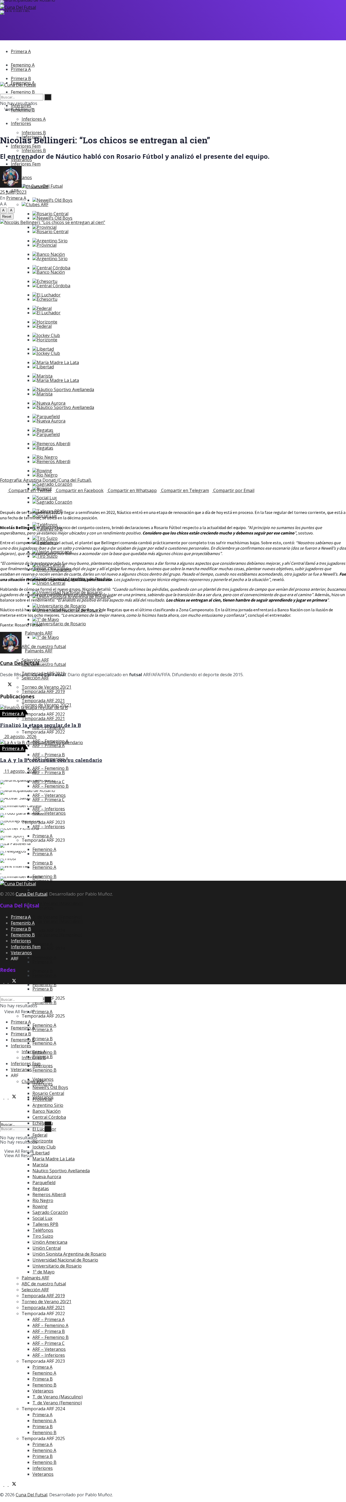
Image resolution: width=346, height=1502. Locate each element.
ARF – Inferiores (48, 827)
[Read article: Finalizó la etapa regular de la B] (173, 708)
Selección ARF (35, 678)
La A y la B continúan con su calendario (51, 760)
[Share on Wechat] (4, 496)
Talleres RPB (45, 1224)
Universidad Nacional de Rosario (65, 1260)
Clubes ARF (37, 204)
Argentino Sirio (52, 259)
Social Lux (42, 1218)
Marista (44, 394)
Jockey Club (48, 353)
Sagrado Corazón (54, 484)
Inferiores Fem (26, 164)
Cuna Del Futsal (47, 186)
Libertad (45, 367)
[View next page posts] (6, 777)
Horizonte (47, 340)
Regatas (45, 448)
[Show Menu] (1, 79)
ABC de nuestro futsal (44, 664)
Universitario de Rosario (61, 624)
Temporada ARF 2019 (43, 691)
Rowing (40, 1206)
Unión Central (51, 583)
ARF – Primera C (48, 1343)
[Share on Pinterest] (8, 496)
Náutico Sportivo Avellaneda (65, 389)
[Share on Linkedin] (11, 496)
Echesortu (47, 299)
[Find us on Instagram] (2, 1097)
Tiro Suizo (47, 556)
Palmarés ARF (38, 651)
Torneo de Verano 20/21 (46, 1302)
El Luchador (49, 313)
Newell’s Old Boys (54, 200)
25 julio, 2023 (13, 192)
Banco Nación (51, 272)
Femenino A (44, 975)
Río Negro (47, 475)
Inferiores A (34, 119)
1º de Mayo (48, 637)
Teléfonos (42, 1230)
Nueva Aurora (51, 421)
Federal (44, 326)
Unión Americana (49, 1242)
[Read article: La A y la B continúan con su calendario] (173, 742)
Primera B (42, 989)
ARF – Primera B (48, 772)
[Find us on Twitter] (12, 1097)
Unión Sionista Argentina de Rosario (69, 1254)
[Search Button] (1, 1115)
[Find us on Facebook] (6, 1097)
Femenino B (44, 1070)
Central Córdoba (53, 286)
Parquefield (48, 434)
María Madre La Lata (58, 362)
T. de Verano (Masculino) (57, 903)
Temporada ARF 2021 (43, 718)
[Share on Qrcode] (1, 496)
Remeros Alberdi (53, 461)
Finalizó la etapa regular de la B (40, 725)
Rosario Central (52, 232)
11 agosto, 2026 (19, 771)
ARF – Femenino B (50, 786)
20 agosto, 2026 (19, 737)
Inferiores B (34, 150)
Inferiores (21, 123)
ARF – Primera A (48, 745)
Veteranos (43, 908)
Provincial (46, 245)
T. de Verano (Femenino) (57, 935)
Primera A (21, 51)
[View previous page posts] (1, 777)
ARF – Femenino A (50, 1325)
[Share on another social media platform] (1, 502)
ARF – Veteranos (49, 1349)
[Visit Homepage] (18, 7)
